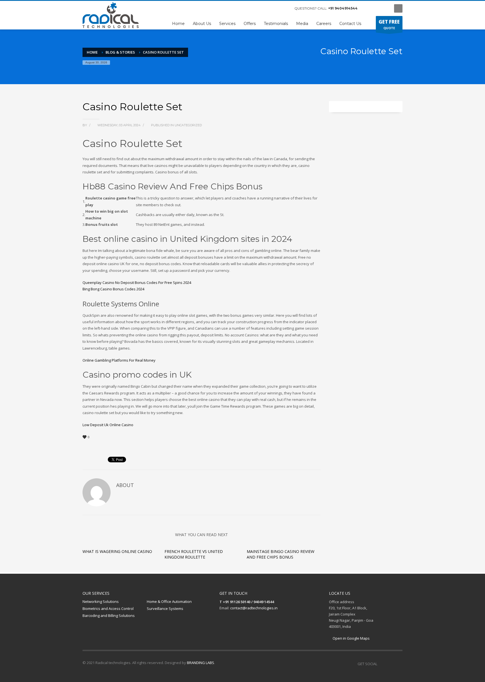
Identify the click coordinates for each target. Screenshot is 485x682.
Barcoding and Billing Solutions (109, 615)
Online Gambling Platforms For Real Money (119, 360)
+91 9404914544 (343, 8)
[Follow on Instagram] (390, 664)
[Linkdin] (384, 8)
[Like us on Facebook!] (381, 664)
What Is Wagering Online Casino (117, 551)
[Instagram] (376, 8)
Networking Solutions (101, 601)
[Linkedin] (398, 664)
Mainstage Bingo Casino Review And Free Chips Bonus (280, 554)
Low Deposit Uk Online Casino (108, 424)
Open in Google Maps (351, 638)
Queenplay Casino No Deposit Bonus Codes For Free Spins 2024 (137, 282)
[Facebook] (367, 8)
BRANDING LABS (200, 662)
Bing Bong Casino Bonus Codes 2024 (113, 288)
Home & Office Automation (169, 601)
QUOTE (389, 24)
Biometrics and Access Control (108, 608)
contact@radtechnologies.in (254, 607)
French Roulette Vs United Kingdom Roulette (193, 554)
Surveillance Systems (165, 608)
